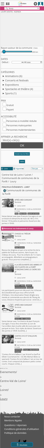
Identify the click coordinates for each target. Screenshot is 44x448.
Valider (22, 161)
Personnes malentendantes (20, 129)
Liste (4, 168)
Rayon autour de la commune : (17, 47)
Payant (10, 109)
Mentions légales (13, 420)
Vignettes (18, 168)
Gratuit (10, 105)
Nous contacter (12, 416)
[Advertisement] (22, 29)
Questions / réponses (15, 425)
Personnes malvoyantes (19, 125)
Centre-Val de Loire (12, 174)
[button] (22, 154)
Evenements (8, 372)
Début (5, 62)
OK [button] (22, 145)
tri (23, 168)
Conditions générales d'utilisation (21, 429)
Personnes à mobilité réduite (21, 121)
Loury (3, 399)
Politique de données (15, 432)
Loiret (28, 174)
